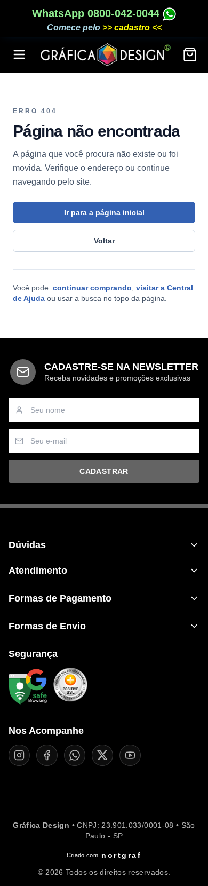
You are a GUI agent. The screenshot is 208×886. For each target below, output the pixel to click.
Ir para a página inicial (104, 212)
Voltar (104, 240)
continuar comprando (92, 287)
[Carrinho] (189, 54)
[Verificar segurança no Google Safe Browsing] (28, 687)
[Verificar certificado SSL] (70, 687)
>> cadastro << (132, 27)
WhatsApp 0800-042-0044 (97, 13)
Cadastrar (103, 471)
